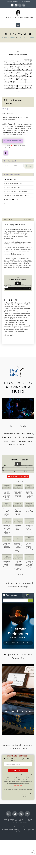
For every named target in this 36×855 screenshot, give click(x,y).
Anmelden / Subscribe (18, 771)
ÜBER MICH (19, 819)
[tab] (10, 219)
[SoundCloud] (23, 5)
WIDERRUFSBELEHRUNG (19, 822)
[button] (18, 25)
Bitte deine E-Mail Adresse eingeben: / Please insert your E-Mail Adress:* (17, 760)
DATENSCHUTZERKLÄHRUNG (16, 820)
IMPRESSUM (29, 819)
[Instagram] (20, 5)
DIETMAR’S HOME (8, 819)
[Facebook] (12, 5)
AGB (29, 820)
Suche (29, 166)
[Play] (18, 464)
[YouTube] (16, 5)
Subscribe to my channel (19, 476)
